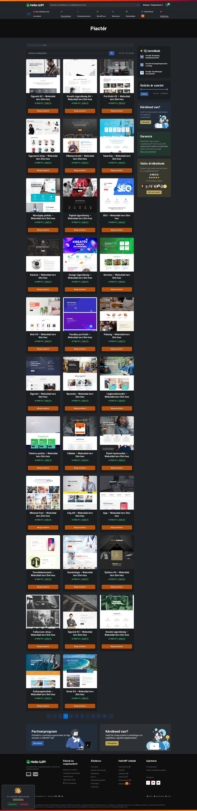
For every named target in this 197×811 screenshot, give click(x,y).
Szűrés (144, 94)
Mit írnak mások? (154, 192)
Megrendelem (43, 111)
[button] (153, 5)
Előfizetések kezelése (98, 780)
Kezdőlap (31, 45)
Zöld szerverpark (70, 783)
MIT (35, 767)
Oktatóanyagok (123, 780)
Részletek (37, 743)
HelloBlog (123, 783)
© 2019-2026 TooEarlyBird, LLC (36, 796)
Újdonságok (95, 783)
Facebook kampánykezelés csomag (156, 65)
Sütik (169, 796)
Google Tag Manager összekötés (153, 73)
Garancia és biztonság (98, 770)
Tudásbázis (122, 773)
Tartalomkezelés (84, 16)
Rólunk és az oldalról (70, 770)
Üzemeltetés (66, 16)
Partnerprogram (151, 767)
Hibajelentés (95, 773)
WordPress (101, 16)
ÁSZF (151, 796)
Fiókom (93, 777)
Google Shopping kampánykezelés (152, 57)
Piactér (37, 45)
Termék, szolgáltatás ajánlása (156, 770)
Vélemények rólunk (69, 780)
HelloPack (164, 16)
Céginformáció (68, 776)
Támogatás (146, 122)
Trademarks (95, 787)
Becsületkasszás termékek (41, 14)
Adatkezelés (160, 796)
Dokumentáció (123, 767)
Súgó (120, 770)
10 (105, 716)
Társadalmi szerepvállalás (71, 773)
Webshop (116, 16)
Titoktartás (94, 767)
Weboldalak (130, 16)
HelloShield (147, 14)
